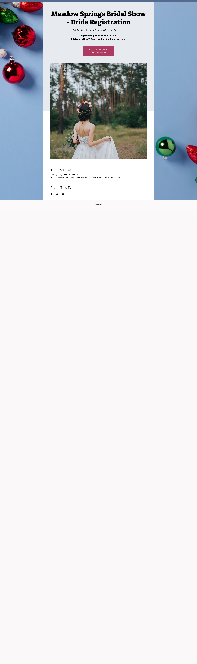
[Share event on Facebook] (52, 194)
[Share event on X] (57, 194)
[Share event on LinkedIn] (63, 194)
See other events (98, 52)
